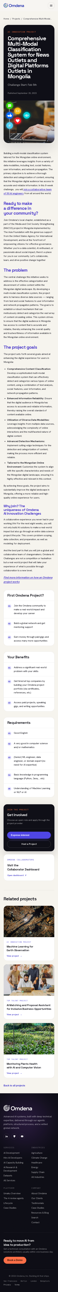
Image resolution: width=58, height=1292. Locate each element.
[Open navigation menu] (51, 5)
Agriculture (36, 1152)
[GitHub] (14, 1136)
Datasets (8, 1175)
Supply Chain (37, 1172)
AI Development (11, 1152)
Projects (16, 18)
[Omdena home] (14, 5)
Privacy (7, 1284)
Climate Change (39, 1157)
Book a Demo (15, 1260)
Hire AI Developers (13, 1157)
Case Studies (10, 1207)
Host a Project (29, 844)
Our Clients (37, 1198)
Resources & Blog (40, 1212)
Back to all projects (14, 1085)
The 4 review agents (14, 1198)
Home (6, 18)
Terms (17, 1284)
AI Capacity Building (13, 1162)
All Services (9, 1180)
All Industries (37, 1177)
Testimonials (37, 1203)
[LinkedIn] (7, 1136)
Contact (35, 1222)
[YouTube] (22, 1136)
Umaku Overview (12, 1193)
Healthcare (36, 1162)
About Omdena (39, 1193)
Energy (34, 1167)
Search (34, 1217)
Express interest (20, 835)
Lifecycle (8, 1203)
